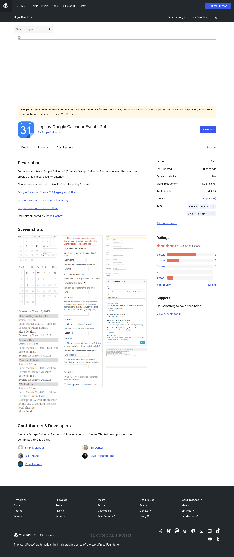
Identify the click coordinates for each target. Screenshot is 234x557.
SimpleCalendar (51, 132)
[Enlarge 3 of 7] (54, 314)
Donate (145, 510)
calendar (193, 206)
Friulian (50, 535)
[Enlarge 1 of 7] (54, 240)
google (191, 213)
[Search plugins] (50, 29)
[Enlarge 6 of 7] (142, 284)
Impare (101, 499)
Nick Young (32, 456)
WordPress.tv (107, 516)
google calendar (206, 213)
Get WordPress (217, 5)
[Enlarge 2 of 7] (54, 270)
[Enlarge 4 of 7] (98, 240)
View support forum (169, 314)
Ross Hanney (54, 216)
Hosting (18, 510)
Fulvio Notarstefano (101, 456)
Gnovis (18, 505)
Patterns (60, 516)
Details (25, 147)
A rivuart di (20, 499)
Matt (186, 505)
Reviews (43, 147)
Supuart (102, 505)
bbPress (188, 510)
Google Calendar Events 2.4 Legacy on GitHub (47, 192)
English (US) (209, 198)
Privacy (18, 516)
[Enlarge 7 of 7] (142, 353)
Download (208, 129)
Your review (164, 284)
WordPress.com (192, 499)
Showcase (61, 499)
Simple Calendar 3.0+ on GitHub (38, 208)
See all (212, 284)
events (204, 206)
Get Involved (147, 499)
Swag (144, 516)
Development (65, 147)
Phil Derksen (97, 447)
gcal (213, 206)
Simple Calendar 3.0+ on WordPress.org (43, 200)
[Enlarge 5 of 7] (142, 240)
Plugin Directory (23, 17)
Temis (59, 505)
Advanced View (167, 223)
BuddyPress (190, 516)
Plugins (60, 510)
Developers (104, 510)
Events (143, 505)
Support (211, 147)
